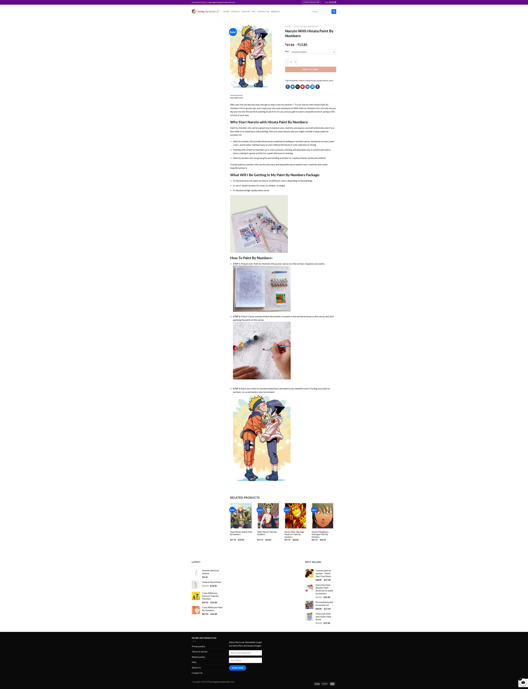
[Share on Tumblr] (317, 87)
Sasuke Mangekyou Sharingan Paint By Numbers (320, 534)
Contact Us (263, 11)
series (331, 80)
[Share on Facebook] (287, 87)
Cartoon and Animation (305, 26)
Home (226, 11)
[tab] (236, 98)
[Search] (334, 11)
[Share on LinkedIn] (312, 87)
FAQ (253, 11)
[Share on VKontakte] (307, 87)
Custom (246, 11)
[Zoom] (233, 84)
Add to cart (310, 69)
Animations (294, 80)
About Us (196, 667)
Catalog (235, 11)
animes (302, 80)
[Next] (336, 524)
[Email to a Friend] (297, 87)
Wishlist (275, 11)
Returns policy (198, 657)
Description (236, 98)
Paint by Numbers (307, 108)
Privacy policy (198, 646)
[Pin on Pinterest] (302, 87)
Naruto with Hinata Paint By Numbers (277, 122)
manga (319, 80)
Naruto (325, 80)
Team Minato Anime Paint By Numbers (241, 533)
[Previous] (230, 524)
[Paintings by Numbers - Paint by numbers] (205, 11)
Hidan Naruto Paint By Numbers (267, 533)
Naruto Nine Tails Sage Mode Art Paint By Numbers (294, 534)
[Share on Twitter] (292, 87)
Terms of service (199, 651)
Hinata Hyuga (310, 80)
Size (287, 51)
